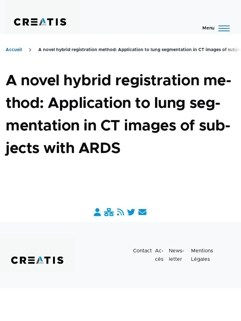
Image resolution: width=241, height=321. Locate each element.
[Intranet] (109, 213)
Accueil (14, 50)
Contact (142, 250)
